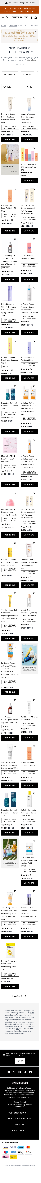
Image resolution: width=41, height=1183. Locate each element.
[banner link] (29, 658)
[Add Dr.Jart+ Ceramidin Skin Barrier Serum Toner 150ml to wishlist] (34, 793)
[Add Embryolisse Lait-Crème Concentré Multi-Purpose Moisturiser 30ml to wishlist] (34, 492)
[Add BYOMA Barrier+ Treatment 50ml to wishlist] (34, 340)
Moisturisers (10, 74)
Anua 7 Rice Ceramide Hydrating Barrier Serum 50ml (29, 613)
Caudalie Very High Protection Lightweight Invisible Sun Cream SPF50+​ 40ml (9, 615)
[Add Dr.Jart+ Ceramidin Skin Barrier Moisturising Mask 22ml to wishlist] (15, 944)
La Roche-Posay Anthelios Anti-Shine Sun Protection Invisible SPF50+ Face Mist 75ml (29, 461)
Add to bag (10, 140)
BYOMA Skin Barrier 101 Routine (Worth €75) (29, 167)
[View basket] (35, 17)
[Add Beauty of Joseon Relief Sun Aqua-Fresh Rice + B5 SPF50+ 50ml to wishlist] (34, 97)
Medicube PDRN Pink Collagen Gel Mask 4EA (8, 459)
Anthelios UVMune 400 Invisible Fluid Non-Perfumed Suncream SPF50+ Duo (28, 408)
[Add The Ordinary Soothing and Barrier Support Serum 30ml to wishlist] (15, 700)
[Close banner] (35, 31)
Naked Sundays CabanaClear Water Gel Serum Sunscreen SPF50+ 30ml (29, 913)
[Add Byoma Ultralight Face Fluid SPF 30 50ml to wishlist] (34, 746)
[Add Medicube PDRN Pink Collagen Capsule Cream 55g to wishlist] (15, 492)
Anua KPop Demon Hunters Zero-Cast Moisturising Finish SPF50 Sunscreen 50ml (9, 913)
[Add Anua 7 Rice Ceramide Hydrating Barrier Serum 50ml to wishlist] (34, 593)
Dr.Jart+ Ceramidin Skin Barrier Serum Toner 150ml (28, 813)
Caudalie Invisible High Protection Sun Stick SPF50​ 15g (9, 562)
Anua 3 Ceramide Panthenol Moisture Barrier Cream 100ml (9, 765)
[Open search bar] (7, 17)
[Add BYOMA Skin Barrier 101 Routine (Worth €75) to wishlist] (34, 148)
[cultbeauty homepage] (19, 17)
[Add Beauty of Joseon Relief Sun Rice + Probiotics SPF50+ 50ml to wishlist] (15, 97)
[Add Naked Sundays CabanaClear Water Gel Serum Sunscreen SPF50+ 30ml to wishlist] (34, 891)
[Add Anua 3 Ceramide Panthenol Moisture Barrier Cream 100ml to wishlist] (15, 746)
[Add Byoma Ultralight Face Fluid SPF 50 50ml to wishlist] (15, 188)
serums (12, 1022)
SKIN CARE (13, 26)
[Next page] (26, 996)
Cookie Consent (20, 1102)
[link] (31, 17)
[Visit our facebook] (9, 1072)
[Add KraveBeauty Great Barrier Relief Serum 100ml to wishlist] (15, 793)
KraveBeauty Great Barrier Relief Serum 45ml (9, 406)
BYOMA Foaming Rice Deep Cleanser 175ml (9, 360)
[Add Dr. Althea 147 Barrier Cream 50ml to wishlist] (34, 700)
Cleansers (27, 74)
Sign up (20, 1061)
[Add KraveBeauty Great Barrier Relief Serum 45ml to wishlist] (15, 386)
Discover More (20, 41)
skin (6, 1024)
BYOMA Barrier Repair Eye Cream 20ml (28, 258)
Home (3, 26)
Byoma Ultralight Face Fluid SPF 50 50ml (8, 208)
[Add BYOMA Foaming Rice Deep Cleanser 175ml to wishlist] (15, 340)
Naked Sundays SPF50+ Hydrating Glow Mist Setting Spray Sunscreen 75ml (8, 309)
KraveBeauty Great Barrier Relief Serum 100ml (9, 813)
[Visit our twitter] (14, 1072)
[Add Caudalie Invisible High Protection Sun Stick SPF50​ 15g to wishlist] (15, 543)
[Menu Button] (2, 17)
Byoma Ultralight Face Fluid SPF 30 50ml (28, 765)
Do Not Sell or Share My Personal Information (19, 1105)
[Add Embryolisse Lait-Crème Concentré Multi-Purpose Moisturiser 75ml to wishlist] (34, 188)
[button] (10, 159)
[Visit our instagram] (19, 1072)
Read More (19, 65)
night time (30, 1017)
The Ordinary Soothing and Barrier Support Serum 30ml (9, 719)
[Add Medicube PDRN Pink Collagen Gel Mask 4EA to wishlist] (15, 439)
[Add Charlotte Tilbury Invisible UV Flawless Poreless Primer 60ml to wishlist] (34, 543)
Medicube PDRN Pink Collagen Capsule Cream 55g (9, 512)
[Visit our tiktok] (25, 1072)
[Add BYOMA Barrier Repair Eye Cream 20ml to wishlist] (34, 239)
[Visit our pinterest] (30, 1072)
